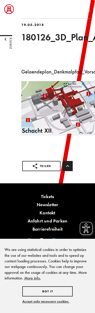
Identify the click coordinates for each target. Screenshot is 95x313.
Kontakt (47, 212)
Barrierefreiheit (47, 229)
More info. (32, 278)
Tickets (47, 196)
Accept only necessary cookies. (45, 301)
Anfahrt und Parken (48, 220)
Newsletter (48, 204)
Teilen (45, 166)
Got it (47, 291)
